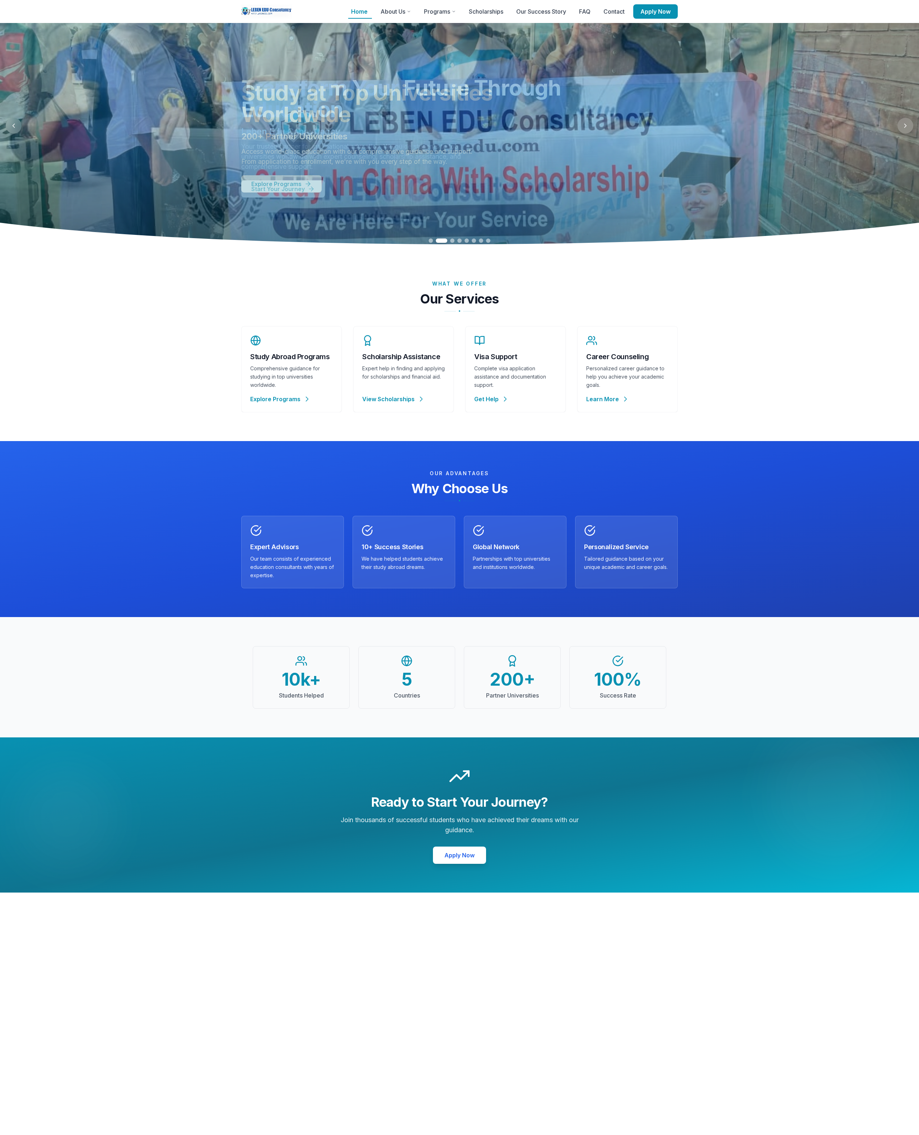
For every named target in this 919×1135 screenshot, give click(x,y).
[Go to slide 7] (481, 240)
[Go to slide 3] (452, 240)
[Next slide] (905, 126)
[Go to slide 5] (467, 240)
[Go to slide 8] (488, 240)
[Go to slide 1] (431, 240)
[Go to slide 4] (459, 240)
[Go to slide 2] (441, 240)
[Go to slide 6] (474, 240)
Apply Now (655, 11)
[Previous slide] (14, 126)
